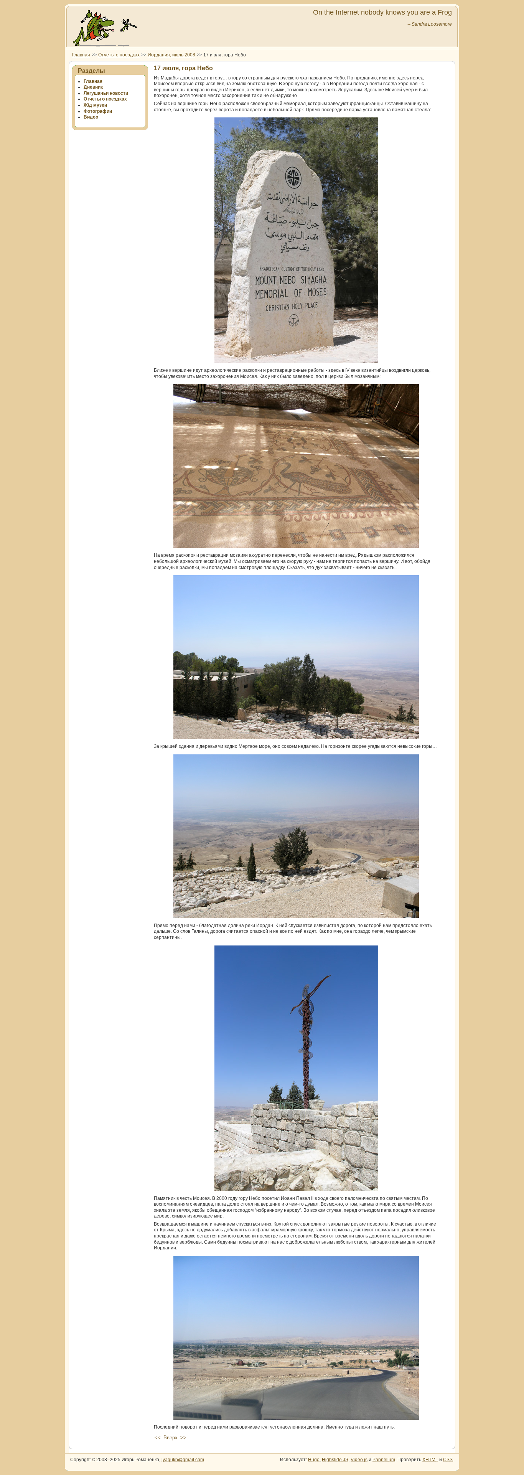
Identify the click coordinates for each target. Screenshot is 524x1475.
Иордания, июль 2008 (171, 55)
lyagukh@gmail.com (182, 1459)
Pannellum (383, 1459)
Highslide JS (335, 1459)
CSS (448, 1459)
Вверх (170, 1437)
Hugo (314, 1459)
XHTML (430, 1459)
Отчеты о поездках (119, 55)
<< (158, 1437)
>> (183, 1437)
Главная (81, 55)
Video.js (359, 1459)
